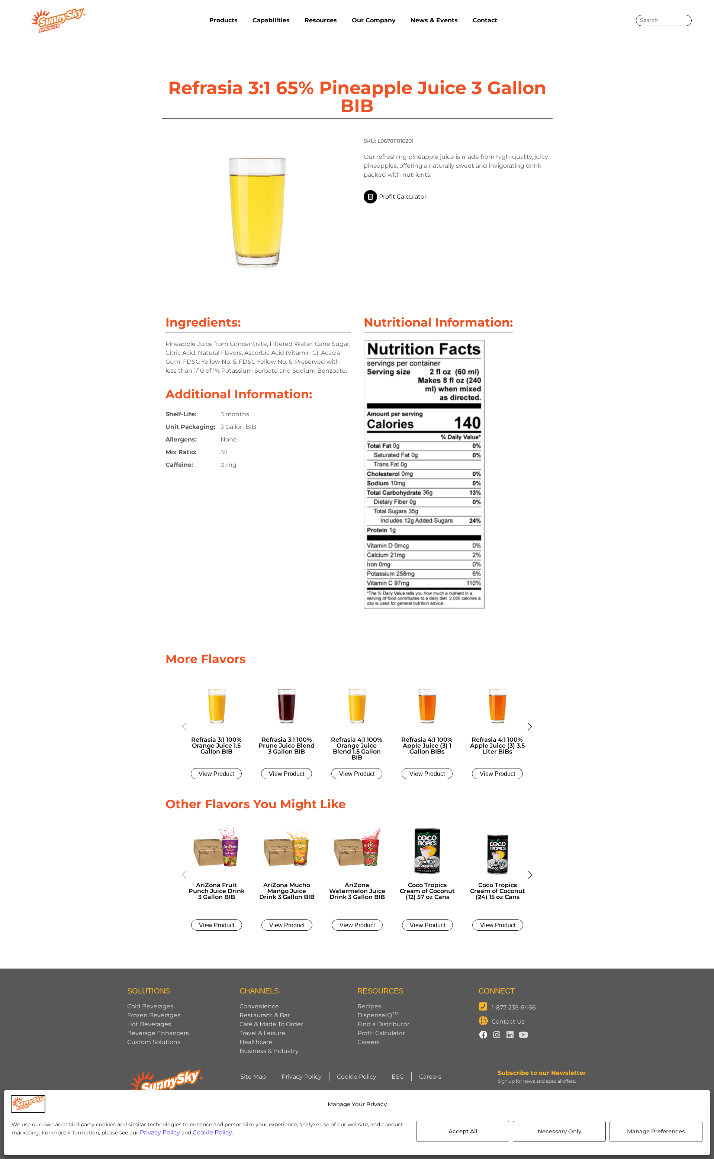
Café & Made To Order (271, 1024)
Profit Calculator (381, 1033)
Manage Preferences (656, 1131)
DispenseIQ (378, 1015)
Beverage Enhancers (158, 1033)
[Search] (683, 20)
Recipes (369, 1006)
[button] (529, 727)
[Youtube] (523, 1035)
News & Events (434, 20)
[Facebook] (483, 1035)
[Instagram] (497, 1035)
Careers (368, 1042)
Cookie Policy (212, 1132)
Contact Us (508, 1021)
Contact (485, 20)
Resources (321, 20)
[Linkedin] (510, 1035)
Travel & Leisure (262, 1033)
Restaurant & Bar (264, 1015)
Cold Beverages (150, 1006)
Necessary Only (559, 1131)
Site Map (253, 1076)
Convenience (259, 1006)
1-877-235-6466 (514, 1007)
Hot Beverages (149, 1024)
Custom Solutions (153, 1042)
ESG (398, 1076)
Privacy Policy (160, 1132)
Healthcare (255, 1042)
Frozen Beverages (153, 1015)
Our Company (374, 20)
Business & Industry (269, 1050)
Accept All (462, 1131)
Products (223, 20)
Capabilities (271, 20)
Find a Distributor (383, 1024)
